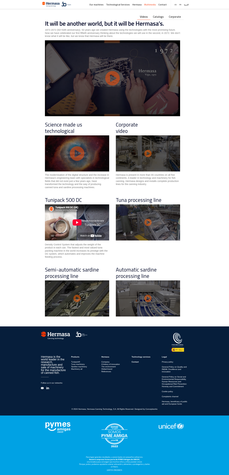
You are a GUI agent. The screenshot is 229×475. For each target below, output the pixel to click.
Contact (162, 4)
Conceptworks (151, 409)
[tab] (143, 17)
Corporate (175, 17)
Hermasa (137, 4)
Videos (144, 17)
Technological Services (118, 4)
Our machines (96, 4)
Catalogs (158, 17)
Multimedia (150, 4)
